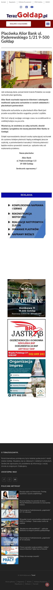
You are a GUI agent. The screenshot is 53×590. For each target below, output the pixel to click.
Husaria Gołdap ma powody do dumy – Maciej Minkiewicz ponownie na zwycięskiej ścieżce (35, 503)
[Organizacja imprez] (26, 396)
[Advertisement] (26, 258)
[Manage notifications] (47, 585)
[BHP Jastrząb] (26, 356)
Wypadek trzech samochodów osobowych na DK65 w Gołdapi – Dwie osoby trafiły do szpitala (35, 521)
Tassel (33, 575)
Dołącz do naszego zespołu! (29, 556)
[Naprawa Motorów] (26, 237)
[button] (48, 24)
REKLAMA (26, 195)
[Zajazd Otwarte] (26, 316)
